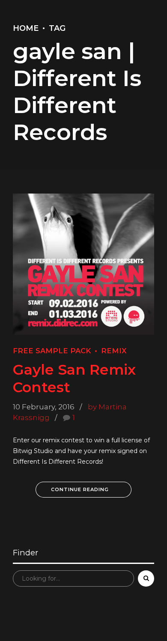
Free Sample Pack (52, 350)
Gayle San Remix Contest (74, 378)
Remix (114, 350)
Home (26, 28)
